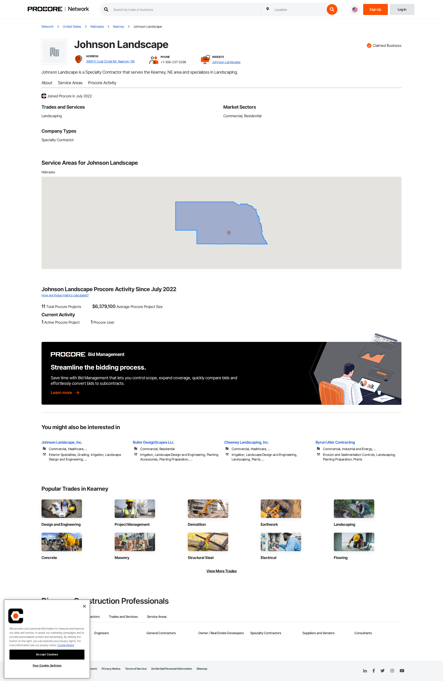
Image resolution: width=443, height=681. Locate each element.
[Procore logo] (45, 9)
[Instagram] (392, 671)
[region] (47, 639)
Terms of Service (136, 668)
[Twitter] (382, 671)
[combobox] (298, 9)
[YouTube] (402, 671)
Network (78, 9)
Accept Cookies (47, 654)
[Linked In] (365, 671)
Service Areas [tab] (157, 616)
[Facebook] (373, 671)
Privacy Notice (111, 668)
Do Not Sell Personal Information (171, 668)
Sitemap (202, 668)
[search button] (332, 9)
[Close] (84, 606)
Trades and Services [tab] (123, 616)
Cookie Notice (65, 645)
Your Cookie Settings (47, 665)
